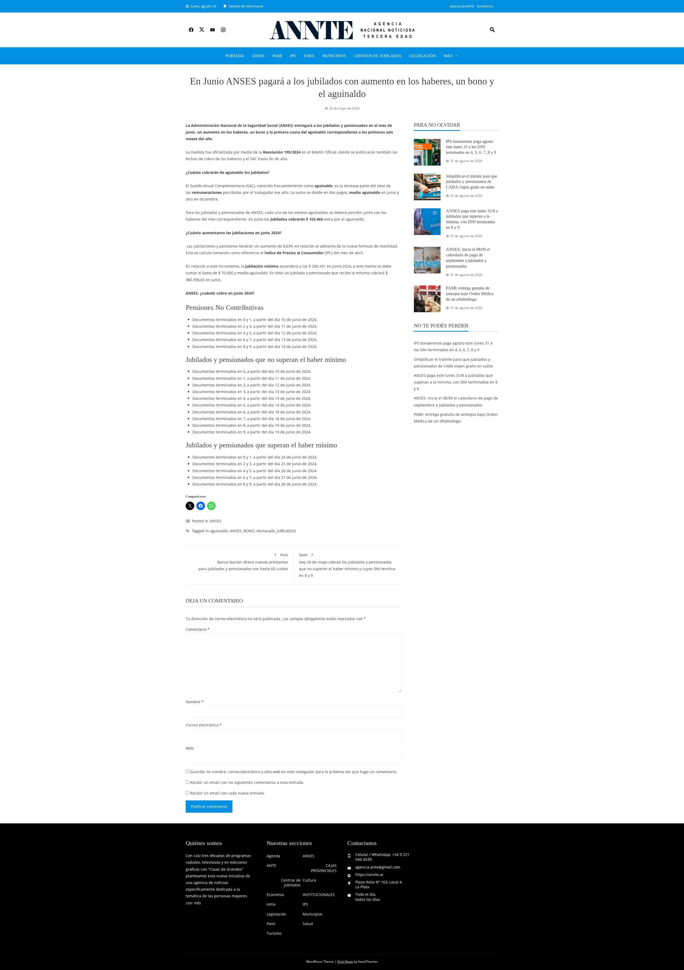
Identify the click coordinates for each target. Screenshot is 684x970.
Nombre (195, 701)
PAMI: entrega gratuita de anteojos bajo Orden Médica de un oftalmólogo (469, 294)
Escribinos (485, 6)
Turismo (274, 933)
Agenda (273, 856)
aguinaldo (219, 530)
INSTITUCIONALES (319, 894)
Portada (235, 56)
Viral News (345, 961)
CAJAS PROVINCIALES (324, 868)
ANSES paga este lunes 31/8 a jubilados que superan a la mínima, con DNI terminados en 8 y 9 (456, 382)
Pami (277, 56)
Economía (275, 894)
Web (190, 748)
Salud (308, 923)
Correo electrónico (204, 725)
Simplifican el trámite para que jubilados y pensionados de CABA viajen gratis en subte (471, 182)
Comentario (198, 629)
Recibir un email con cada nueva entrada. (227, 793)
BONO (249, 530)
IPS (293, 56)
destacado (265, 530)
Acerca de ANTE (462, 6)
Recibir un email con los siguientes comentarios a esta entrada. (247, 782)
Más (448, 56)
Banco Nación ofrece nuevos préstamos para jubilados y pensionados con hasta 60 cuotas (243, 561)
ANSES (258, 56)
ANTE (271, 865)
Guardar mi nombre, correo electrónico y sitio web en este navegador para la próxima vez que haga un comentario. (293, 771)
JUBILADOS (286, 530)
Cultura (309, 880)
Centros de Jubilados (377, 56)
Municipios (334, 56)
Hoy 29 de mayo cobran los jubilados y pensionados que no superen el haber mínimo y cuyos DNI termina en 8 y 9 (347, 565)
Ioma (309, 56)
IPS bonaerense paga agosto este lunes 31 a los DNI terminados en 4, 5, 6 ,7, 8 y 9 (471, 147)
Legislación (422, 56)
